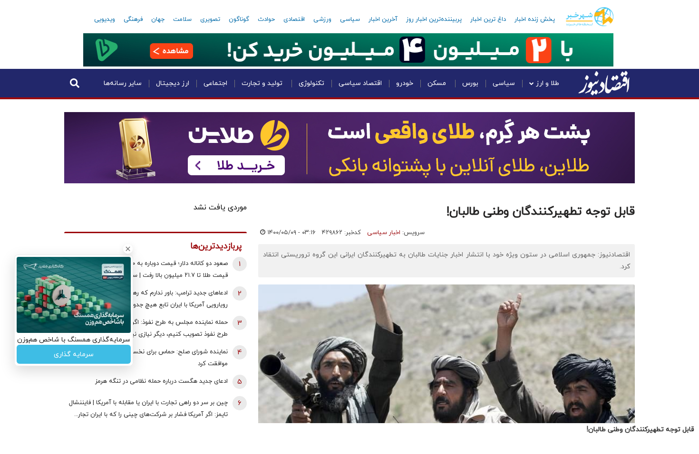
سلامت (182, 19)
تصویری (210, 19)
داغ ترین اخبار (488, 19)
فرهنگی (133, 19)
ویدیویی (104, 19)
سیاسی (350, 19)
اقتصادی (294, 19)
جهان (158, 19)
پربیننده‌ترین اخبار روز (434, 19)
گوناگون (239, 19)
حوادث (266, 19)
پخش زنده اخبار (535, 19)
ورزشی (322, 19)
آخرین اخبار (383, 19)
